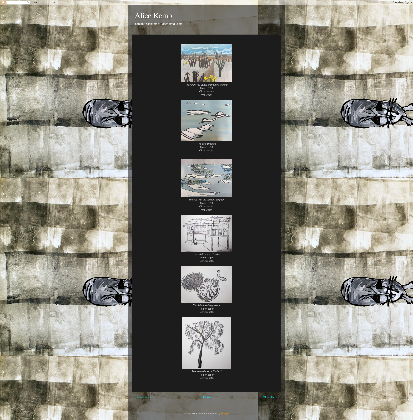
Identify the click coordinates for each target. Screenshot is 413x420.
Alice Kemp (153, 15)
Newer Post (144, 397)
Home (207, 397)
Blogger (225, 413)
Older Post (270, 397)
